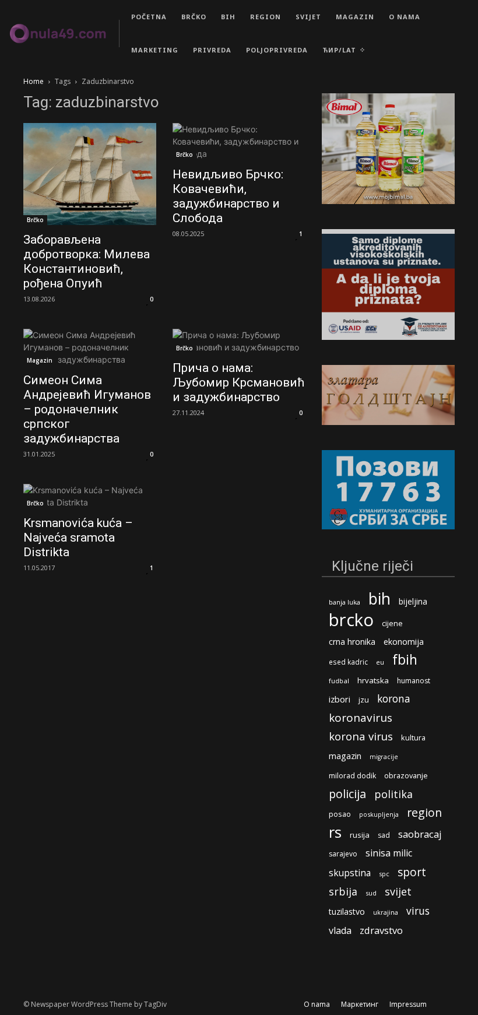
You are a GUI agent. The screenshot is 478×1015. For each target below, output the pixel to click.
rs (335, 832)
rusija (360, 835)
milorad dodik (352, 776)
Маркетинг (359, 1004)
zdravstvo (381, 930)
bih (379, 598)
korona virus (361, 736)
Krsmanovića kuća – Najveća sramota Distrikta (78, 537)
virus (418, 911)
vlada (340, 931)
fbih (404, 660)
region (424, 812)
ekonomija (404, 641)
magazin (345, 755)
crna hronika (352, 641)
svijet (398, 892)
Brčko (35, 220)
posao (340, 814)
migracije (384, 757)
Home (33, 81)
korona (393, 699)
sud (371, 892)
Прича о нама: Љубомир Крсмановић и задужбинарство (239, 382)
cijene (392, 623)
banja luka (344, 602)
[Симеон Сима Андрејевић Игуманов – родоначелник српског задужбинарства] (89, 347)
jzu (363, 700)
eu (380, 662)
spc (384, 873)
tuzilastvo (347, 911)
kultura (413, 738)
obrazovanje (406, 775)
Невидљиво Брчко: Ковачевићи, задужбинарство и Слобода (228, 196)
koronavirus (360, 718)
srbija (343, 892)
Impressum (408, 1004)
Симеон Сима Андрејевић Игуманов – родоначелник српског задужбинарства (87, 409)
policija (347, 794)
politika (393, 794)
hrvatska (373, 680)
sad (384, 835)
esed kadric (348, 661)
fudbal (339, 680)
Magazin (39, 360)
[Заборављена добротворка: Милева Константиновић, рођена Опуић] (89, 174)
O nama (317, 1004)
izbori (339, 699)
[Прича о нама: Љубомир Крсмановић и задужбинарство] (239, 341)
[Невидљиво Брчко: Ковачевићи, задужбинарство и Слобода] (239, 141)
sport (412, 872)
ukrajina (385, 912)
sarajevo (343, 854)
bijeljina (413, 601)
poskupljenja (379, 814)
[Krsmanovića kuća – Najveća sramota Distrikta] (89, 496)
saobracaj (420, 834)
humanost (413, 681)
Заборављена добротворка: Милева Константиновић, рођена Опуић (86, 261)
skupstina (350, 873)
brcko (351, 620)
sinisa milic (388, 853)
